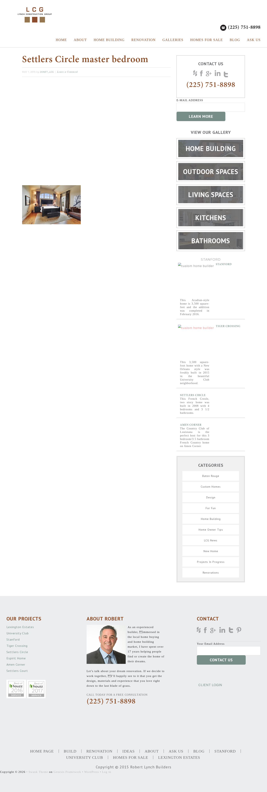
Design (210, 497)
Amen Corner (191, 425)
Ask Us (254, 40)
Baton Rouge (210, 476)
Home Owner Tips (211, 529)
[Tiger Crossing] (196, 342)
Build (70, 751)
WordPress (91, 771)
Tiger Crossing (228, 326)
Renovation (143, 40)
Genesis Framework (67, 771)
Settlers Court (17, 671)
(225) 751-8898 (244, 27)
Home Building (109, 40)
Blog (235, 40)
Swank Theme (38, 771)
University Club (18, 633)
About (80, 40)
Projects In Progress (211, 562)
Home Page (42, 751)
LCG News (210, 540)
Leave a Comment (67, 72)
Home (61, 40)
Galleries (172, 40)
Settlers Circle (193, 395)
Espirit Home (16, 658)
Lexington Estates (20, 627)
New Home (210, 551)
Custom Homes (211, 486)
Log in (106, 771)
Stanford (224, 264)
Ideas (128, 751)
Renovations (211, 572)
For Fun (211, 508)
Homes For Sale (206, 40)
